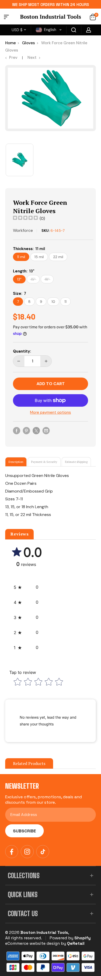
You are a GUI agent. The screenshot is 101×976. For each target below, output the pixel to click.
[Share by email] (46, 430)
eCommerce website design (32, 943)
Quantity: (22, 351)
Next (32, 57)
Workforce (23, 230)
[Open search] (73, 30)
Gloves (28, 43)
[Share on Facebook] (16, 430)
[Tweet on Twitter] (36, 430)
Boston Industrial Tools (44, 932)
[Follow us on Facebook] (11, 851)
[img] (25, 218)
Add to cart (51, 383)
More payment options (50, 412)
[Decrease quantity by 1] (18, 361)
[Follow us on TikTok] (42, 851)
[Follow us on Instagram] (27, 851)
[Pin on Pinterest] (26, 430)
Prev (13, 57)
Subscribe (24, 831)
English (49, 29)
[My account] (88, 30)
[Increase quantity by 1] (46, 361)
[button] (26, 587)
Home (10, 43)
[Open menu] (6, 18)
